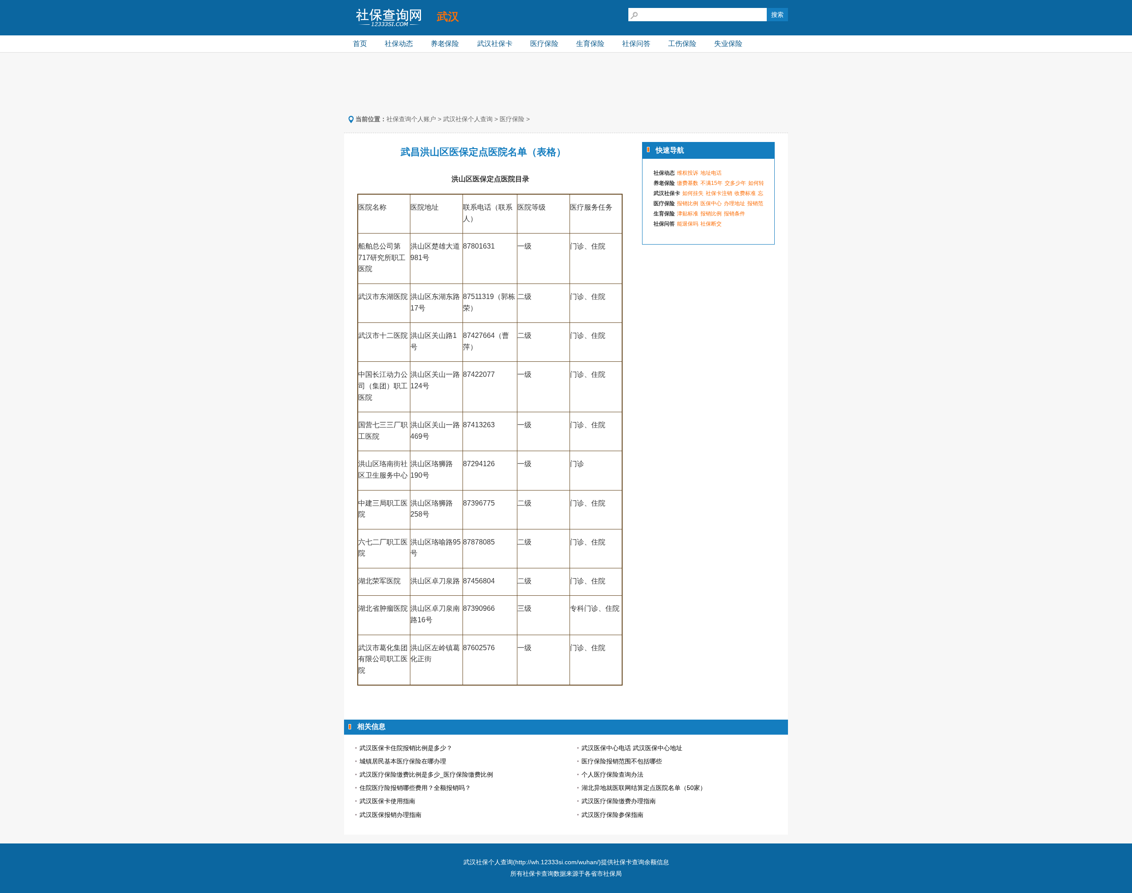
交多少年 (735, 183)
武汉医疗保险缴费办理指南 (618, 801)
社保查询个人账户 (411, 119)
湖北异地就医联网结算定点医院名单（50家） (643, 787)
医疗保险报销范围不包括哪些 (621, 761)
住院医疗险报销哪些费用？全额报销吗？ (415, 787)
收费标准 (745, 193)
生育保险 (590, 43)
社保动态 (399, 43)
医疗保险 (544, 43)
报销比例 (687, 203)
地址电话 (711, 173)
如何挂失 (693, 193)
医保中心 (711, 203)
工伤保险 (682, 43)
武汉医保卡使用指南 (387, 801)
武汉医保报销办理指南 (390, 814)
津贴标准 (687, 214)
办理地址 (734, 203)
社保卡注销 (719, 193)
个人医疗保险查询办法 (612, 774)
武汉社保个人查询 (468, 119)
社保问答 (636, 43)
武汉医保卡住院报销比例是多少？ (405, 747)
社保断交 (711, 224)
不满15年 (711, 183)
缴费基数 (687, 183)
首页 (360, 43)
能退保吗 (687, 224)
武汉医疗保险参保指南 (612, 814)
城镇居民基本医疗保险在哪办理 (402, 761)
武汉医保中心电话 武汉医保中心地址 (631, 747)
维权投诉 (687, 173)
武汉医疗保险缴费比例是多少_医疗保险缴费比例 (426, 774)
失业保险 (728, 43)
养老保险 (445, 43)
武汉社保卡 (494, 43)
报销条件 (734, 214)
